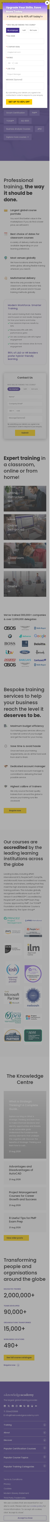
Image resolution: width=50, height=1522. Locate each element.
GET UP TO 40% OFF (19, 101)
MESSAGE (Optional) (14, 79)
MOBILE (9, 57)
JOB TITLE (10, 69)
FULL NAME (10, 36)
